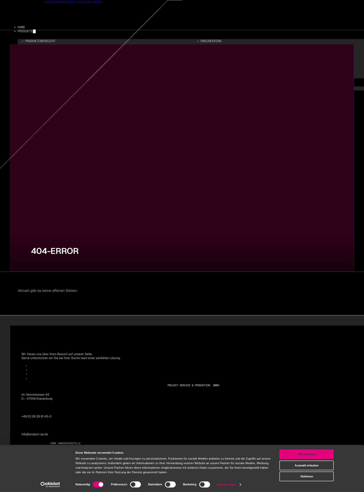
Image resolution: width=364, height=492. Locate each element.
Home (53, 443)
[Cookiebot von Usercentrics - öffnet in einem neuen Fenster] (50, 484)
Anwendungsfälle (69, 443)
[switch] (135, 484)
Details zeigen (226, 484)
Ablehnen (306, 476)
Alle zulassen (306, 454)
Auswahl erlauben (306, 465)
